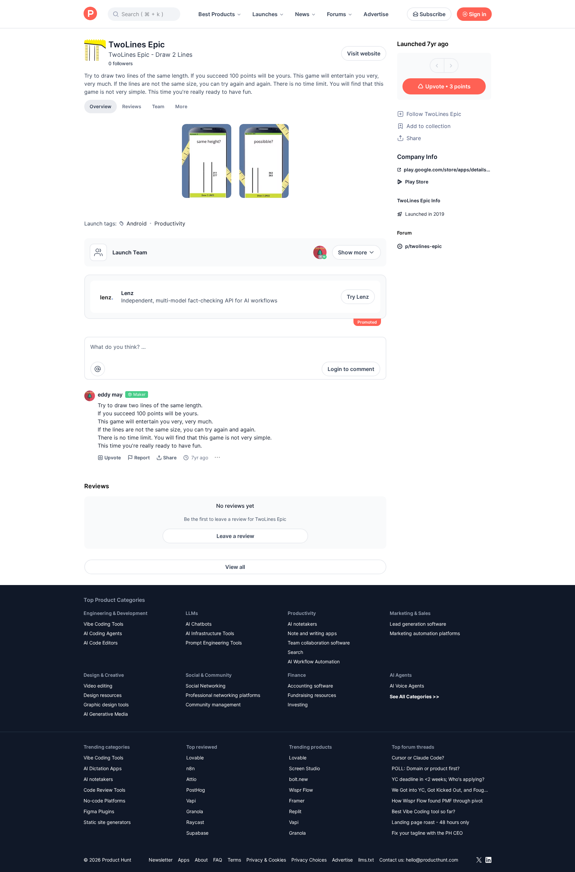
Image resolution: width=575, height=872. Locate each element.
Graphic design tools (106, 704)
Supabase (197, 833)
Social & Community (209, 675)
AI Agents (401, 675)
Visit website (363, 53)
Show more (352, 252)
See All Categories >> (414, 696)
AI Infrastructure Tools (210, 633)
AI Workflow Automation (314, 661)
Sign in (477, 14)
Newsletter (161, 860)
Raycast (195, 822)
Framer (296, 800)
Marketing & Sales (410, 613)
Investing (298, 704)
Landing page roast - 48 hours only (430, 822)
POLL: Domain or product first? (426, 768)
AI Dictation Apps (103, 768)
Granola (194, 811)
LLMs (192, 613)
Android (137, 223)
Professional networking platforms (223, 695)
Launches (265, 14)
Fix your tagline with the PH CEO (427, 833)
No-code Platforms (104, 800)
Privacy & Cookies (266, 860)
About (201, 860)
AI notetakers (302, 624)
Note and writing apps (312, 633)
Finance (297, 675)
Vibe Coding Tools (103, 624)
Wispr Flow (301, 790)
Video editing (98, 686)
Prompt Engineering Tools (214, 643)
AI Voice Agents (407, 686)
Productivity (169, 223)
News (302, 14)
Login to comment (351, 369)
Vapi (191, 800)
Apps (183, 860)
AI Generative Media (106, 714)
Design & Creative (104, 675)
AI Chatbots (198, 624)
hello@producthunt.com (432, 860)
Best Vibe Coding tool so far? (423, 811)
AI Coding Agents (103, 633)
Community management (213, 704)
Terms (234, 860)
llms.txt (366, 860)
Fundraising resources (312, 695)
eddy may (110, 394)
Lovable (195, 757)
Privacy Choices (309, 860)
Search (295, 652)
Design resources (103, 695)
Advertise (376, 14)
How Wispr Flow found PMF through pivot (437, 800)
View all (235, 567)
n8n (190, 768)
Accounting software (310, 686)
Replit (295, 811)
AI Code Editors (100, 643)
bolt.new (298, 779)
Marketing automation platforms (425, 633)
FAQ (217, 860)
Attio (191, 779)
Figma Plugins (99, 811)
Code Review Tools (104, 790)
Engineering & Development (115, 613)
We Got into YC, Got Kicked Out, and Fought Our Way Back (440, 790)
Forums (336, 14)
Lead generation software (418, 624)
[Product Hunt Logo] (90, 14)
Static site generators (107, 822)
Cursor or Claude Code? (418, 757)
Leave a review (235, 536)
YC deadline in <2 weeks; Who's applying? (438, 779)
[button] (181, 106)
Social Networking (206, 686)
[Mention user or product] (97, 369)
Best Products (216, 14)
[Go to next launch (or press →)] (451, 65)
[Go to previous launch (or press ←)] (437, 65)
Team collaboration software (319, 643)
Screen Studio (304, 768)
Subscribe (432, 14)
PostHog (195, 790)
